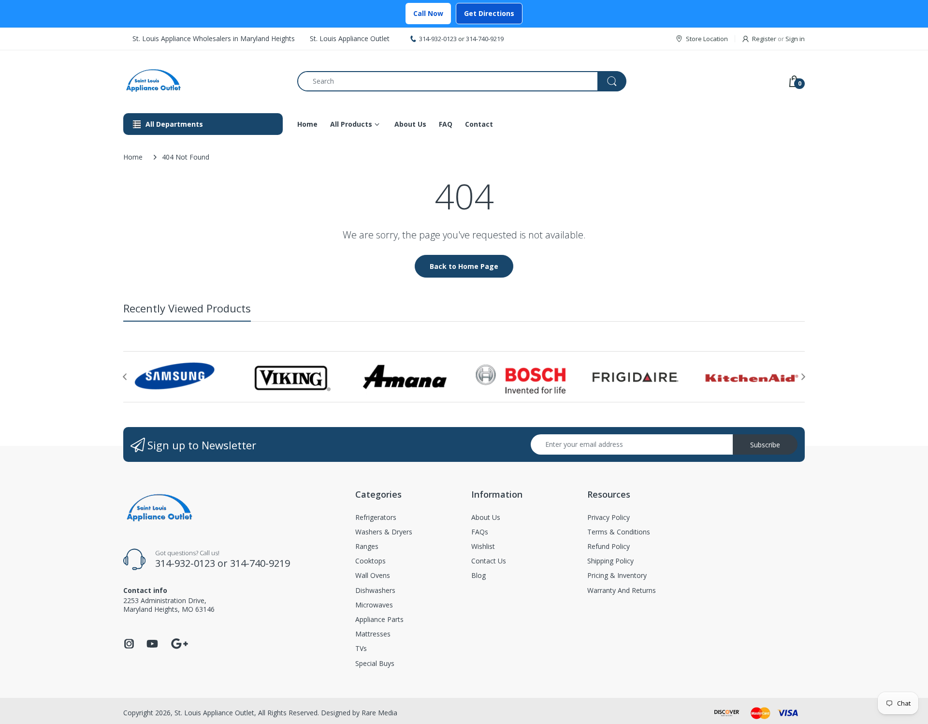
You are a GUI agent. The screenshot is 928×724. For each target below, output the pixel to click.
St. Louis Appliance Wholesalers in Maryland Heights (213, 38)
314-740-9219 (485, 38)
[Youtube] (152, 646)
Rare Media (379, 712)
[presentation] (125, 376)
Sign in (795, 38)
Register (764, 38)
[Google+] (179, 642)
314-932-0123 (438, 38)
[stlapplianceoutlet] (203, 81)
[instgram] (129, 646)
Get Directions (489, 13)
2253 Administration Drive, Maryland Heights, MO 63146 (169, 605)
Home (133, 157)
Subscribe (765, 444)
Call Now (428, 13)
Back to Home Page (464, 266)
